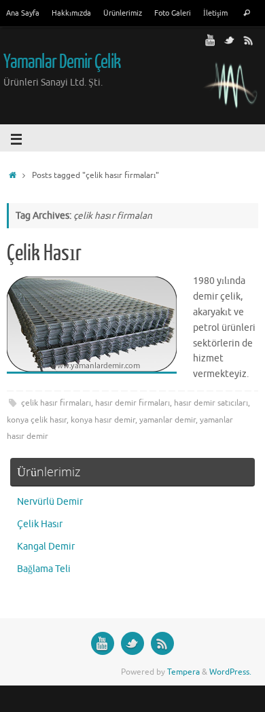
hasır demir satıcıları (211, 402)
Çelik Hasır (44, 253)
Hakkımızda (71, 13)
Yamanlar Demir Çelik (61, 62)
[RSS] (248, 40)
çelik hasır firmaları (56, 402)
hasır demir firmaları (132, 402)
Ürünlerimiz (122, 13)
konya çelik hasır (37, 419)
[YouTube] (210, 40)
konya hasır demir (103, 419)
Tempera (183, 671)
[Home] (12, 175)
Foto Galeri (172, 13)
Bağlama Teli (44, 569)
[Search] (246, 14)
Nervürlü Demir (50, 502)
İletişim (215, 13)
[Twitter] (229, 40)
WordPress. (230, 671)
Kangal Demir (46, 546)
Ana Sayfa (22, 13)
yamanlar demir (167, 419)
